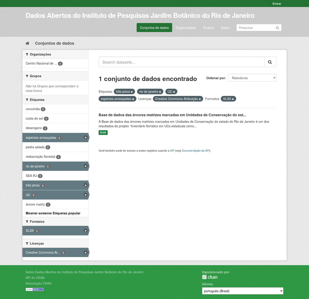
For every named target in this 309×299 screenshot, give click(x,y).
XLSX (103, 132)
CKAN (209, 277)
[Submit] (277, 27)
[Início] (27, 43)
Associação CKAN (38, 283)
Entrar (277, 3)
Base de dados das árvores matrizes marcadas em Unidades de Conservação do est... (172, 114)
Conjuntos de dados (154, 27)
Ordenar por (215, 78)
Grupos (208, 27)
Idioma (207, 284)
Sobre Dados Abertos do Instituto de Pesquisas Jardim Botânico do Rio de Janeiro (84, 272)
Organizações (186, 27)
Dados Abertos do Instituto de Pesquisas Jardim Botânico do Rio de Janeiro (140, 15)
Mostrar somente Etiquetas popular (53, 213)
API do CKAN (35, 277)
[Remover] (132, 91)
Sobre (225, 27)
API (172, 150)
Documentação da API (195, 150)
